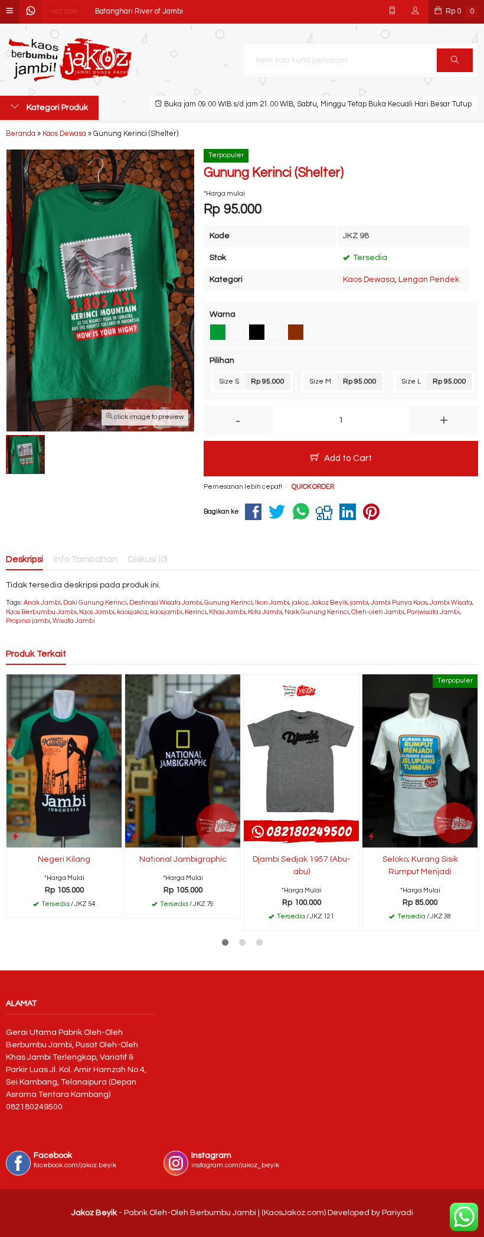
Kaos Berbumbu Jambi (41, 612)
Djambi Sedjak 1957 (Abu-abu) (302, 865)
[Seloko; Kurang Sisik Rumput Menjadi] (420, 761)
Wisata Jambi (74, 621)
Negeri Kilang (118, 19)
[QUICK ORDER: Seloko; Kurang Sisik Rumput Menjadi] (371, 836)
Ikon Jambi (272, 602)
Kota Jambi (265, 612)
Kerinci (196, 612)
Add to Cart (347, 458)
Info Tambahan (85, 559)
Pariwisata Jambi (433, 612)
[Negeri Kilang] (64, 761)
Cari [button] (455, 60)
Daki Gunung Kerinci (95, 602)
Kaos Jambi (97, 612)
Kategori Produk (56, 107)
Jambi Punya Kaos (399, 602)
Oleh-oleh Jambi (377, 612)
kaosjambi (166, 612)
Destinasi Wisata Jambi (165, 602)
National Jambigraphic (183, 859)
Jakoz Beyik (329, 602)
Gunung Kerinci (228, 602)
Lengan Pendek (428, 279)
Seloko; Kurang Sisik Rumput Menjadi (420, 865)
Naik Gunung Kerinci (316, 612)
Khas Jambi (227, 612)
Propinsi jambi (28, 621)
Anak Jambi (42, 602)
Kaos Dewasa (369, 279)
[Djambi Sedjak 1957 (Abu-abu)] (301, 761)
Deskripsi (24, 559)
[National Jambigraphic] (182, 761)
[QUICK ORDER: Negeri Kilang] (15, 836)
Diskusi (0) (148, 559)
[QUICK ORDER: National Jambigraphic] (134, 836)
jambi (359, 602)
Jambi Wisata (451, 602)
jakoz (300, 602)
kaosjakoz (132, 612)
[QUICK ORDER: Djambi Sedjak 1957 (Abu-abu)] (253, 836)
